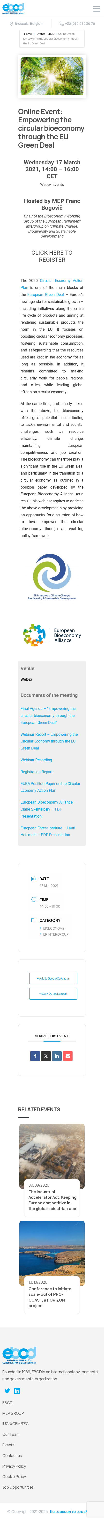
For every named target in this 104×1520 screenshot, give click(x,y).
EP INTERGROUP (55, 934)
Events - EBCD (45, 33)
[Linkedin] (57, 1056)
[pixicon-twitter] (7, 1390)
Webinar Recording (36, 760)
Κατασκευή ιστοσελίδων (73, 1511)
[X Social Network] (46, 1056)
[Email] (68, 1056)
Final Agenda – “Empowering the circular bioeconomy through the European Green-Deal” (48, 715)
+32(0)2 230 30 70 (80, 23)
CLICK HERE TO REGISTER (52, 256)
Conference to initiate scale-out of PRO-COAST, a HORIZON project (50, 1297)
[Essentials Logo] (19, 1355)
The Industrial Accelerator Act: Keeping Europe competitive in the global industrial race (52, 1200)
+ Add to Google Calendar (53, 978)
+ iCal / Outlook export (53, 994)
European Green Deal (45, 294)
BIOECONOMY (53, 928)
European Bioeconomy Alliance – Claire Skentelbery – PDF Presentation (48, 809)
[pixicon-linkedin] (17, 1390)
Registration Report (36, 772)
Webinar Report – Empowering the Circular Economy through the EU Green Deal (49, 741)
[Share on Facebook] (35, 1056)
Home (28, 33)
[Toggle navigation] (97, 9)
